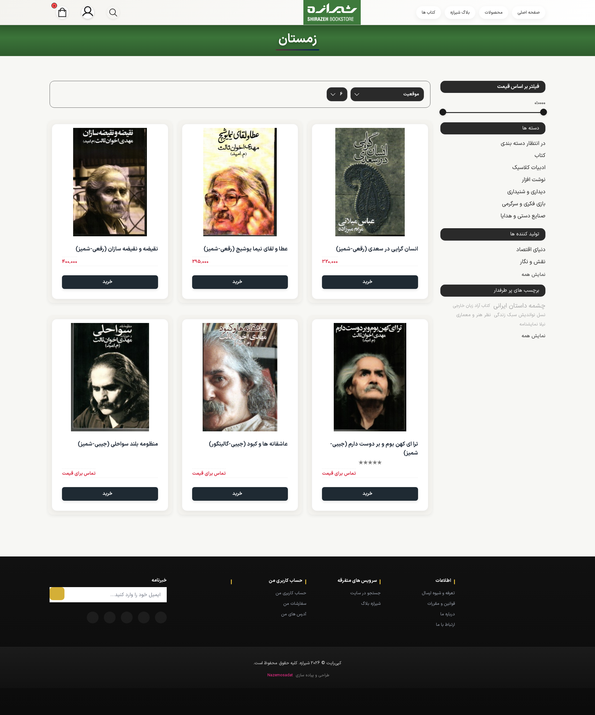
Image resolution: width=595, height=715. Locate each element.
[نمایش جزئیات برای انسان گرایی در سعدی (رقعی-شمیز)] (370, 182)
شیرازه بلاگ (371, 603)
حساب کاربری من (290, 593)
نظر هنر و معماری (473, 315)
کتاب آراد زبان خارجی (471, 306)
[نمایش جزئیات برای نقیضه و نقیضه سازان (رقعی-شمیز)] (110, 182)
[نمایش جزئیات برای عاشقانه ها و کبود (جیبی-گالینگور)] (240, 377)
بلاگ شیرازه (460, 12)
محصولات (494, 12)
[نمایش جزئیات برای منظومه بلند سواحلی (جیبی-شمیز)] (110, 377)
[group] (113, 12)
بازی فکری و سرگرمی (523, 204)
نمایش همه (533, 274)
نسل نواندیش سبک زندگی (519, 315)
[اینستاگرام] (93, 617)
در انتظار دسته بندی (523, 143)
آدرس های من (293, 614)
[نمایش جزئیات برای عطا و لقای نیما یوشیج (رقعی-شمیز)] (240, 182)
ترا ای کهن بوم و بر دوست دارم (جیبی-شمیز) (374, 448)
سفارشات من (294, 603)
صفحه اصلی (529, 12)
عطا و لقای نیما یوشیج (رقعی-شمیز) (246, 249)
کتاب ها (428, 12)
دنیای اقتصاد (530, 250)
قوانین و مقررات (441, 603)
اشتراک (57, 593)
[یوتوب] (110, 617)
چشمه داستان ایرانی (519, 306)
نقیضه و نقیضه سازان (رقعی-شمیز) (117, 249)
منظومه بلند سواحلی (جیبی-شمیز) (118, 444)
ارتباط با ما (445, 624)
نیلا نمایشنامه (532, 324)
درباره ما (447, 614)
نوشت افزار (533, 180)
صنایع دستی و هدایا (522, 216)
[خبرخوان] (127, 617)
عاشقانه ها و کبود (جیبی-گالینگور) (248, 444)
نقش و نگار (532, 262)
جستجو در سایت (365, 593)
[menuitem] (427, 593)
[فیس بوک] (161, 617)
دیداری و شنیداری (526, 192)
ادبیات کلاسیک (528, 167)
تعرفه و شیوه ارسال (438, 593)
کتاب (540, 155)
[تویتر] (144, 617)
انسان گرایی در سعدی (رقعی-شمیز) (377, 249)
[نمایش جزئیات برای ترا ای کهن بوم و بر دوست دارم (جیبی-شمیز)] (370, 377)
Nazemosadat (280, 675)
